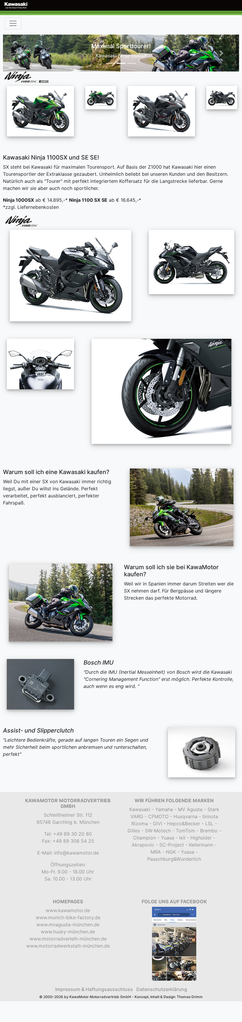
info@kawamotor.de (76, 853)
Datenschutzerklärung (161, 989)
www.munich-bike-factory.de (68, 917)
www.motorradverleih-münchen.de (68, 939)
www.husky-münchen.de (68, 932)
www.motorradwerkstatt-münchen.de (68, 946)
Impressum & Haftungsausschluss (94, 989)
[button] (20, 53)
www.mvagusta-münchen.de (67, 924)
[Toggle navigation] (13, 23)
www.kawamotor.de (68, 910)
